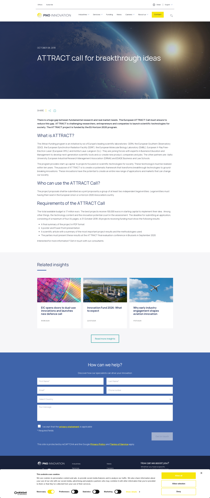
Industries (83, 14)
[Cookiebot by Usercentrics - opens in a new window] (20, 493)
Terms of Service (119, 444)
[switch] (74, 492)
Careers (128, 14)
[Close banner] (201, 473)
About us (142, 14)
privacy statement (69, 426)
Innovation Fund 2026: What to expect (104, 309)
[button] (171, 15)
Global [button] (163, 5)
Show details (131, 492)
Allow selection (178, 484)
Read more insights (105, 338)
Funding (109, 14)
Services (96, 14)
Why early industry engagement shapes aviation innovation (146, 310)
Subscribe (49, 5)
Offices (40, 5)
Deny (178, 491)
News (119, 14)
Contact (157, 14)
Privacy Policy (97, 444)
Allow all (178, 476)
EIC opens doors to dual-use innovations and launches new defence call (58, 310)
